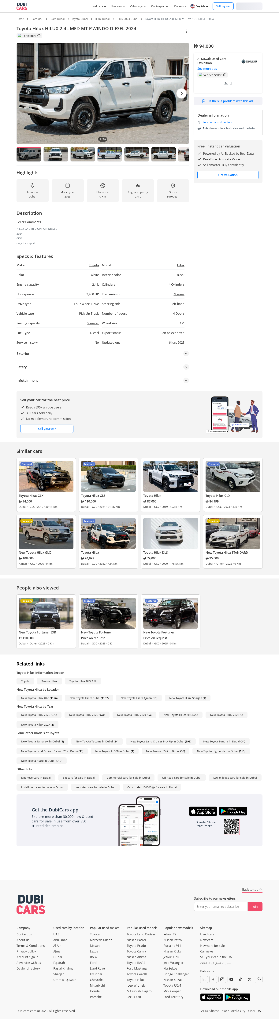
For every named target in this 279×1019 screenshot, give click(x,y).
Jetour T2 (169, 934)
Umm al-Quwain (64, 980)
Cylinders (176, 284)
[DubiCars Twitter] (249, 979)
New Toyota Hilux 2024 (131, 715)
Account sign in (27, 957)
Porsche (96, 997)
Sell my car (223, 6)
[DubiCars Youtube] (231, 979)
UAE (56, 934)
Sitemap (206, 928)
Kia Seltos (170, 968)
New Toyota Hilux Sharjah (185, 698)
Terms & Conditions (31, 946)
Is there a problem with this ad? (231, 101)
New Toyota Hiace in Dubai (38, 761)
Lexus (94, 951)
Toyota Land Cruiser (141, 934)
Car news (206, 951)
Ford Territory (173, 997)
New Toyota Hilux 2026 (35, 715)
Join (255, 907)
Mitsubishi (97, 985)
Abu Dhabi (60, 940)
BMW (93, 957)
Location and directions (218, 122)
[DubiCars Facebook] (213, 979)
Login (249, 6)
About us (23, 940)
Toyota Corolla (137, 974)
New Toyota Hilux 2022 (224, 715)
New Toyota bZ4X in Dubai (163, 751)
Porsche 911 (172, 946)
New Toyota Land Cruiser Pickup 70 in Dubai (49, 751)
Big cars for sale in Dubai (79, 777)
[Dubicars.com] (31, 904)
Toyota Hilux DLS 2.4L (83, 681)
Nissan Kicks (172, 951)
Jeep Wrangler (137, 985)
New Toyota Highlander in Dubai (217, 751)
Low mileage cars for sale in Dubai (235, 777)
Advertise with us (29, 963)
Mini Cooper (172, 991)
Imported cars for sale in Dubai (95, 787)
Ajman (57, 951)
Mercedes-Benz (101, 940)
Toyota (25, 681)
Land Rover (98, 968)
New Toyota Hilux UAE (35, 698)
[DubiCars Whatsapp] (259, 979)
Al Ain (57, 946)
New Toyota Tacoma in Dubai (94, 741)
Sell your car (47, 429)
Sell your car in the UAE (216, 957)
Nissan (95, 946)
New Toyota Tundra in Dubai (221, 741)
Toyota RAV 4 (136, 963)
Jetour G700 (171, 957)
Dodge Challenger (176, 974)
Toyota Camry (137, 951)
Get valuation (228, 175)
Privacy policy (26, 951)
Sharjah (58, 974)
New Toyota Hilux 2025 (83, 715)
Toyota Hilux (49, 681)
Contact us (24, 934)
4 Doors (178, 313)
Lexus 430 (134, 997)
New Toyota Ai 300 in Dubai (112, 751)
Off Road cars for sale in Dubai (181, 777)
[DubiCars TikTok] (240, 979)
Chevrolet (97, 980)
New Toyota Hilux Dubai (85, 698)
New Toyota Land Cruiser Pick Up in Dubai (157, 741)
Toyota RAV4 (172, 985)
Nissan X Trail (172, 980)
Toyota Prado (136, 946)
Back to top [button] (250, 889)
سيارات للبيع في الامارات (215, 963)
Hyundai (96, 974)
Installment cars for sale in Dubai (42, 787)
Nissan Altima (136, 957)
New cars (206, 940)
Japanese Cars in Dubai (36, 777)
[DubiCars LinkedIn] (204, 979)
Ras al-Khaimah (64, 968)
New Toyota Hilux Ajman (136, 698)
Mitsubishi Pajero (139, 991)
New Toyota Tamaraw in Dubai (40, 741)
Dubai (57, 957)
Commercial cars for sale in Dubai (128, 777)
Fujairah (59, 963)
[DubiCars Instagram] (222, 979)
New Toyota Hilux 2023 (178, 715)
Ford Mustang (137, 968)
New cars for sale (212, 946)
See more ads (207, 69)
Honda (95, 991)
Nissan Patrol (136, 940)
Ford (93, 963)
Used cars (207, 934)
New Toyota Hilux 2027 (35, 724)
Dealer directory (28, 968)
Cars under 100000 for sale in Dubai (152, 787)
